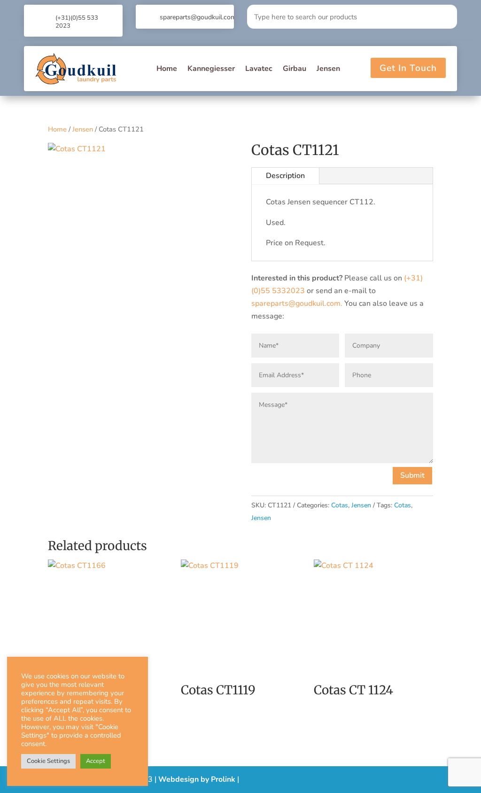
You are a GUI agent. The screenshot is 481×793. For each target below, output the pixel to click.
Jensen (328, 68)
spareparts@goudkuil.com (198, 17)
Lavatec (258, 68)
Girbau (294, 68)
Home (166, 68)
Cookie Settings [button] (48, 761)
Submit (412, 475)
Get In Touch (408, 68)
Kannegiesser (211, 68)
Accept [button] (95, 761)
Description (285, 176)
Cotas (339, 505)
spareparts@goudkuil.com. (296, 303)
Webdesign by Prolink (196, 779)
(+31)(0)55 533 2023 (76, 22)
